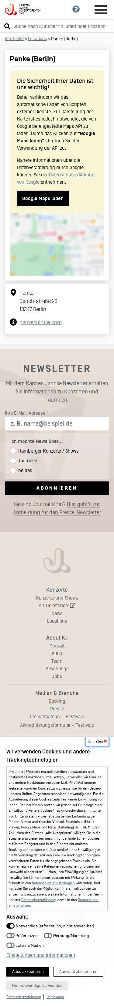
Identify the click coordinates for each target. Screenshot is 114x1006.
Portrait (57, 645)
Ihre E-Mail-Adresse (25, 413)
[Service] (76, 9)
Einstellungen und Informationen (40, 955)
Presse (57, 708)
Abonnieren (57, 488)
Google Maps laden (43, 198)
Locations (37, 38)
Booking (57, 701)
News (57, 613)
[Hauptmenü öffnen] (100, 9)
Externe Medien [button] (29, 945)
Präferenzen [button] (26, 935)
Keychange (57, 668)
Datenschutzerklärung (38, 900)
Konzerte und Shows (57, 597)
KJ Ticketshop (54, 605)
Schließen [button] (96, 741)
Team (57, 661)
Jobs (57, 676)
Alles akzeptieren (28, 971)
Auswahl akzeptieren (78, 971)
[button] (6, 26)
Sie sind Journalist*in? (57, 508)
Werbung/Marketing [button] (70, 935)
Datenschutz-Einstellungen (53, 883)
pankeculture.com (40, 322)
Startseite (14, 38)
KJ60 (57, 653)
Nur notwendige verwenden (37, 985)
